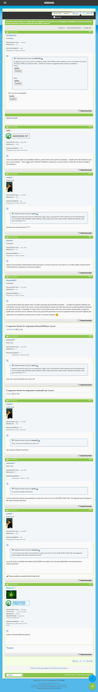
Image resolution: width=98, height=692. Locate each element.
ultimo (88, 13)
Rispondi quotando (86, 111)
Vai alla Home (80, 675)
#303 (90, 174)
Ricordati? (58, 17)
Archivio (89, 675)
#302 (90, 127)
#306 (90, 336)
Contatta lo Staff (69, 675)
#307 (90, 400)
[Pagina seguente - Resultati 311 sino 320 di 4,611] (83, 13)
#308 (90, 459)
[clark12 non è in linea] (9, 187)
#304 (90, 237)
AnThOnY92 (10, 330)
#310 (90, 584)
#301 (90, 32)
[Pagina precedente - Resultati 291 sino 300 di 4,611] (80, 13)
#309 (90, 510)
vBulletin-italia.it (56, 688)
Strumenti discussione (74, 28)
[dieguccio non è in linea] (11, 594)
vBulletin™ (49, 683)
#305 (90, 276)
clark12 (9, 394)
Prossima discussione (58, 668)
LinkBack (61, 28)
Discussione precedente (40, 668)
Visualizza (87, 28)
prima (76, 13)
